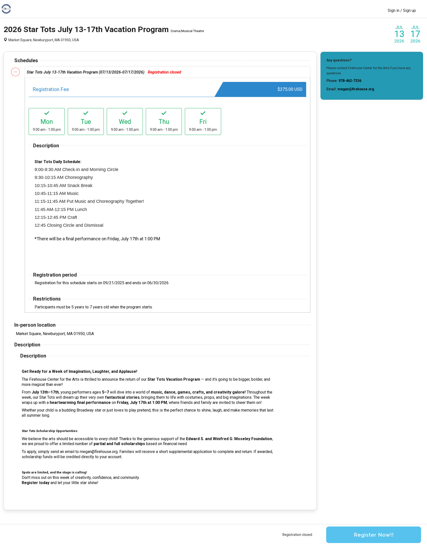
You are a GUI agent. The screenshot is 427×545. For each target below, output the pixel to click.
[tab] (167, 72)
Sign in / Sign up (402, 10)
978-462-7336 (350, 81)
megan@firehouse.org (356, 89)
